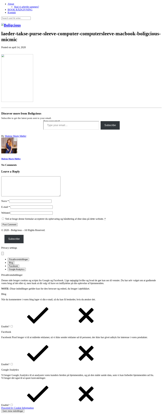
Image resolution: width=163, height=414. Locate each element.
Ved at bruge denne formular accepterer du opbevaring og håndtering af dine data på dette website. (55, 218)
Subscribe (110, 125)
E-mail (5, 207)
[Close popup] (2, 253)
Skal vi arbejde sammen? (26, 6)
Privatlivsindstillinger (18, 259)
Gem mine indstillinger (13, 411)
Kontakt (12, 12)
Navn (5, 201)
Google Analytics (17, 269)
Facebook (13, 266)
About (11, 4)
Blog (11, 263)
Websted (5, 212)
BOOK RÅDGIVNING (20, 9)
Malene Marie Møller (15, 136)
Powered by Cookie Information (17, 408)
